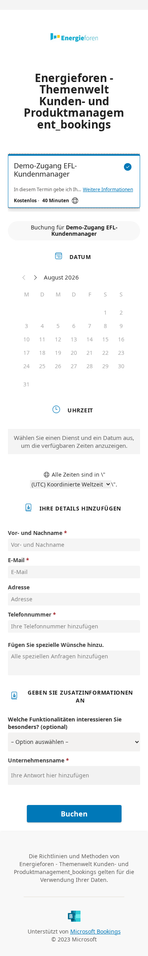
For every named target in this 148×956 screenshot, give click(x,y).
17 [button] (26, 352)
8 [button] (105, 326)
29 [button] (105, 366)
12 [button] (58, 339)
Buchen (74, 813)
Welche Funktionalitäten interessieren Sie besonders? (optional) (65, 723)
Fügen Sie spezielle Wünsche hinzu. (56, 645)
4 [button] (42, 326)
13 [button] (74, 339)
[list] (74, 183)
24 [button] (26, 366)
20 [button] (74, 352)
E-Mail (16, 560)
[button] (24, 277)
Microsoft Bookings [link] (95, 931)
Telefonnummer (29, 614)
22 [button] (105, 352)
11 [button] (42, 339)
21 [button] (89, 352)
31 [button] (26, 384)
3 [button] (26, 326)
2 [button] (121, 312)
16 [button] (121, 339)
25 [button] (42, 366)
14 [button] (89, 339)
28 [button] (89, 366)
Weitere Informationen (108, 189)
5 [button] (58, 326)
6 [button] (73, 326)
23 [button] (121, 352)
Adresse (19, 587)
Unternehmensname (36, 760)
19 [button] (58, 352)
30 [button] (121, 366)
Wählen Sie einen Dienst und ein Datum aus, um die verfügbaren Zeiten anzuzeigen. (74, 441)
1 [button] (105, 312)
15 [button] (105, 339)
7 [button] (89, 326)
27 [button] (74, 366)
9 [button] (121, 326)
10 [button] (26, 339)
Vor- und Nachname (35, 533)
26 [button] (58, 366)
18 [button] (42, 352)
